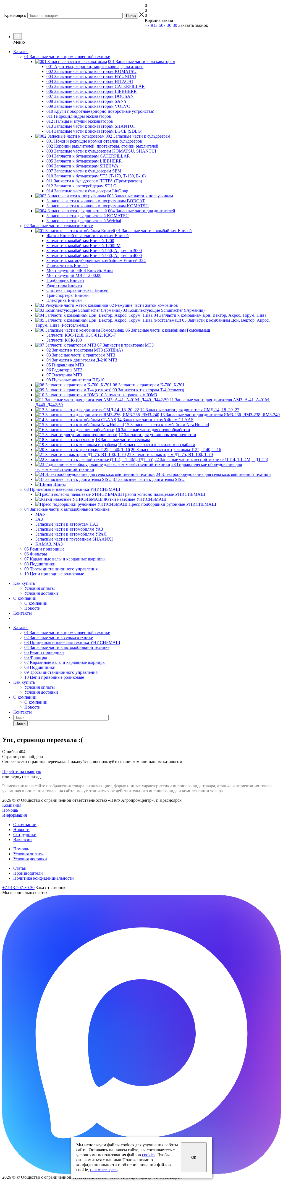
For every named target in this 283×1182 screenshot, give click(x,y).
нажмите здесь (103, 1169)
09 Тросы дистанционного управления (61, 672)
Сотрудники (24, 834)
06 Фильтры (35, 657)
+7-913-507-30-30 (161, 25)
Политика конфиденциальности (43, 878)
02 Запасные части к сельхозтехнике (58, 637)
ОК (193, 1157)
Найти (20, 723)
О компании (24, 598)
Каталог (20, 51)
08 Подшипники (40, 667)
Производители (28, 873)
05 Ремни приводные (44, 652)
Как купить (24, 583)
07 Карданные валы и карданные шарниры (65, 662)
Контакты (22, 613)
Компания (11, 805)
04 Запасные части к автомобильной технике (66, 647)
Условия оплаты (39, 588)
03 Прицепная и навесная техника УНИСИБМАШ (72, 642)
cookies (148, 1154)
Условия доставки (41, 593)
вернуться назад (26, 776)
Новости (32, 608)
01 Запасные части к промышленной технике (67, 632)
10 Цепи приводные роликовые (54, 677)
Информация (14, 815)
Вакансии (22, 839)
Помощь (10, 810)
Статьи (20, 868)
